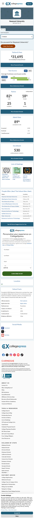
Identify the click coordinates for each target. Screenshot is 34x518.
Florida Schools (6, 463)
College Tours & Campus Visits (10, 482)
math (3, 80)
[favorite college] (2, 29)
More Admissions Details (17, 86)
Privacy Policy (10, 245)
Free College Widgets (7, 436)
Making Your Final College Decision (11, 491)
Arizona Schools (6, 450)
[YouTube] (18, 356)
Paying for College (6, 489)
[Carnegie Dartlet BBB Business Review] (7, 378)
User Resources (6, 438)
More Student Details (17, 111)
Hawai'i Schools (6, 468)
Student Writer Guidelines (9, 401)
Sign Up (29, 3)
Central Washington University (10, 204)
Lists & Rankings (6, 420)
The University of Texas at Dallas (10, 206)
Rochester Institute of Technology (11, 218)
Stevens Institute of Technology (10, 211)
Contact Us (5, 385)
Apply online (23, 303)
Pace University (6, 208)
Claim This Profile (8, 46)
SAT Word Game (6, 431)
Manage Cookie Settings (19, 366)
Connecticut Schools (7, 459)
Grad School (5, 424)
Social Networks (6, 394)
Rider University (6, 216)
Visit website (23, 301)
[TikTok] (22, 356)
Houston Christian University (9, 196)
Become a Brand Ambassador (9, 399)
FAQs (3, 390)
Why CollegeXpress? (7, 387)
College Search (6, 410)
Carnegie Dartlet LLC (14, 363)
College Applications (7, 477)
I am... (5, 265)
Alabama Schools (6, 445)
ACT (30, 70)
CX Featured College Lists (8, 422)
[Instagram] (11, 356)
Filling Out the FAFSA (7, 486)
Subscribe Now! (17, 273)
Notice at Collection (19, 365)
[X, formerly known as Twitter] (7, 356)
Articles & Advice (6, 417)
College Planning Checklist (9, 429)
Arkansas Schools (6, 452)
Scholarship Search (7, 415)
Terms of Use (5, 365)
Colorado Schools (6, 456)
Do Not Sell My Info (9, 366)
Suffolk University (6, 213)
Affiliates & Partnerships (8, 397)
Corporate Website (7, 403)
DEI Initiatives (5, 392)
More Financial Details (17, 65)
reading (4, 77)
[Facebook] (3, 356)
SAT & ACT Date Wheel (8, 433)
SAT (26, 70)
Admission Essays (6, 479)
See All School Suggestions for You (17, 224)
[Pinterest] (14, 356)
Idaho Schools (5, 470)
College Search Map (7, 413)
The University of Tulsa (8, 201)
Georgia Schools (6, 466)
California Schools (6, 454)
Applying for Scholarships (8, 484)
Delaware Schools (6, 461)
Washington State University (9, 199)
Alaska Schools (5, 447)
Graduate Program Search (8, 426)
